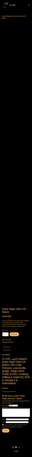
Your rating (5, 405)
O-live (12, 5)
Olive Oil (9, 16)
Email (4, 422)
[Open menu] (29, 5)
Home (4, 16)
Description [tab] (6, 346)
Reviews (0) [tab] (6, 350)
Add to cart (14, 334)
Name (4, 419)
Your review (5, 407)
